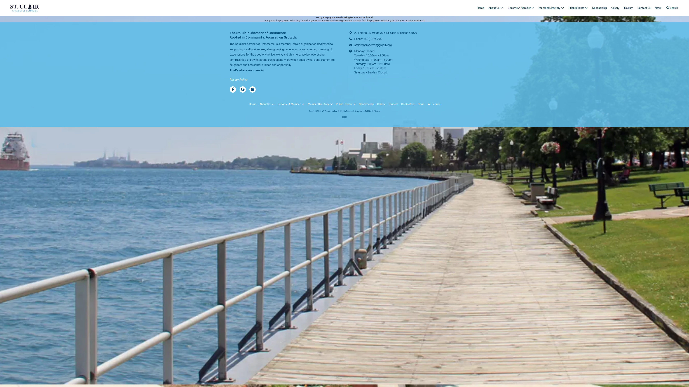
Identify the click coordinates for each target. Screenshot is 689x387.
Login (344, 117)
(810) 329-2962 (373, 39)
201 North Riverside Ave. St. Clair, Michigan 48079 (385, 33)
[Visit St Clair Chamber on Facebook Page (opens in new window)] (233, 89)
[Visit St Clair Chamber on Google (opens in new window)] (243, 89)
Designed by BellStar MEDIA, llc (367, 111)
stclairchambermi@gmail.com (373, 45)
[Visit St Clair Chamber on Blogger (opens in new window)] (252, 89)
